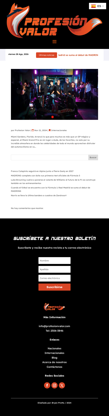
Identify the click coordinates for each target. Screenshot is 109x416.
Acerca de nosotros (54, 362)
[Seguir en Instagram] (54, 385)
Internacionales (59, 130)
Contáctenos (54, 366)
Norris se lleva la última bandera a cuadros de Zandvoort (38, 195)
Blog (54, 357)
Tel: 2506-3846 (54, 330)
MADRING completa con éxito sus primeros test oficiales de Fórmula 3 (45, 175)
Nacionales (54, 348)
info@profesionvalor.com (54, 326)
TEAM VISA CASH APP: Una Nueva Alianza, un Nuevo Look (52, 123)
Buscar (93, 157)
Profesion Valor (22, 130)
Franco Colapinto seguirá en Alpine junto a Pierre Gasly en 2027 (42, 171)
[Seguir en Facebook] (47, 385)
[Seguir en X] (62, 385)
